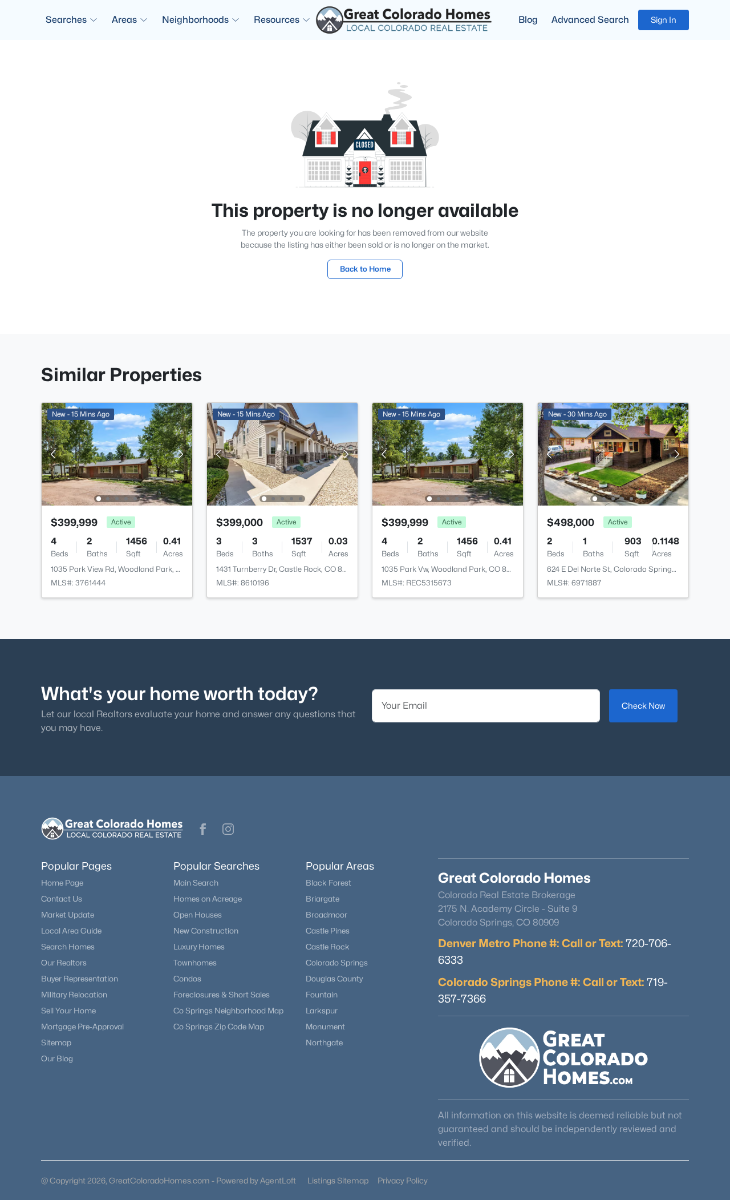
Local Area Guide (71, 930)
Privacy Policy (403, 1180)
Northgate (324, 1042)
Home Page (62, 882)
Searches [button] (66, 19)
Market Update (67, 914)
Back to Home (365, 268)
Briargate (322, 898)
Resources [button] (276, 19)
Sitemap (56, 1042)
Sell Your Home (68, 1010)
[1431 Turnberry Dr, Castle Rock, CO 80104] (282, 453)
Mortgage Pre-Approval (82, 1026)
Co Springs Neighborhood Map (228, 1010)
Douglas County (334, 978)
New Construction (205, 930)
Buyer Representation (79, 978)
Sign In (663, 20)
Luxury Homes (199, 946)
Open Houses (197, 914)
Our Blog (57, 1058)
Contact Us (61, 898)
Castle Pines (328, 930)
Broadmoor (326, 914)
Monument (325, 1026)
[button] (203, 829)
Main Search (195, 882)
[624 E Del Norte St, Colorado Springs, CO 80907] (613, 453)
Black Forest (328, 882)
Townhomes (195, 962)
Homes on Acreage (207, 898)
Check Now (643, 705)
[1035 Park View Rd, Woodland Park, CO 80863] (117, 453)
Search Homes (68, 946)
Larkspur (322, 1010)
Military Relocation (74, 994)
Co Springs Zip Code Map (218, 1026)
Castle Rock (328, 946)
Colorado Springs (337, 962)
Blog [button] (528, 19)
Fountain (322, 994)
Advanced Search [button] (590, 19)
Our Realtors (64, 962)
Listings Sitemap (337, 1180)
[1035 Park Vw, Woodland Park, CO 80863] (447, 453)
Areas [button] (124, 19)
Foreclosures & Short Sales (221, 994)
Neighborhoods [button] (195, 19)
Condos (187, 978)
